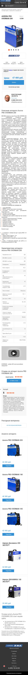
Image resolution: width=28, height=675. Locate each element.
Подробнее (8, 465)
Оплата (14, 653)
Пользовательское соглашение (14, 673)
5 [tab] (18, 50)
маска (10, 70)
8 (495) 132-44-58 (14, 668)
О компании (14, 651)
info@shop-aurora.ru (16, 102)
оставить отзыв (14, 380)
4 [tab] (16, 50)
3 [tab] (14, 50)
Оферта (14, 660)
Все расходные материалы (14, 425)
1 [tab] (9, 50)
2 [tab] (11, 50)
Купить (14, 82)
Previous (1, 36)
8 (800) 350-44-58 (20, 3)
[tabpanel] (14, 36)
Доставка (14, 656)
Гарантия (14, 658)
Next (27, 36)
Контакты (14, 663)
